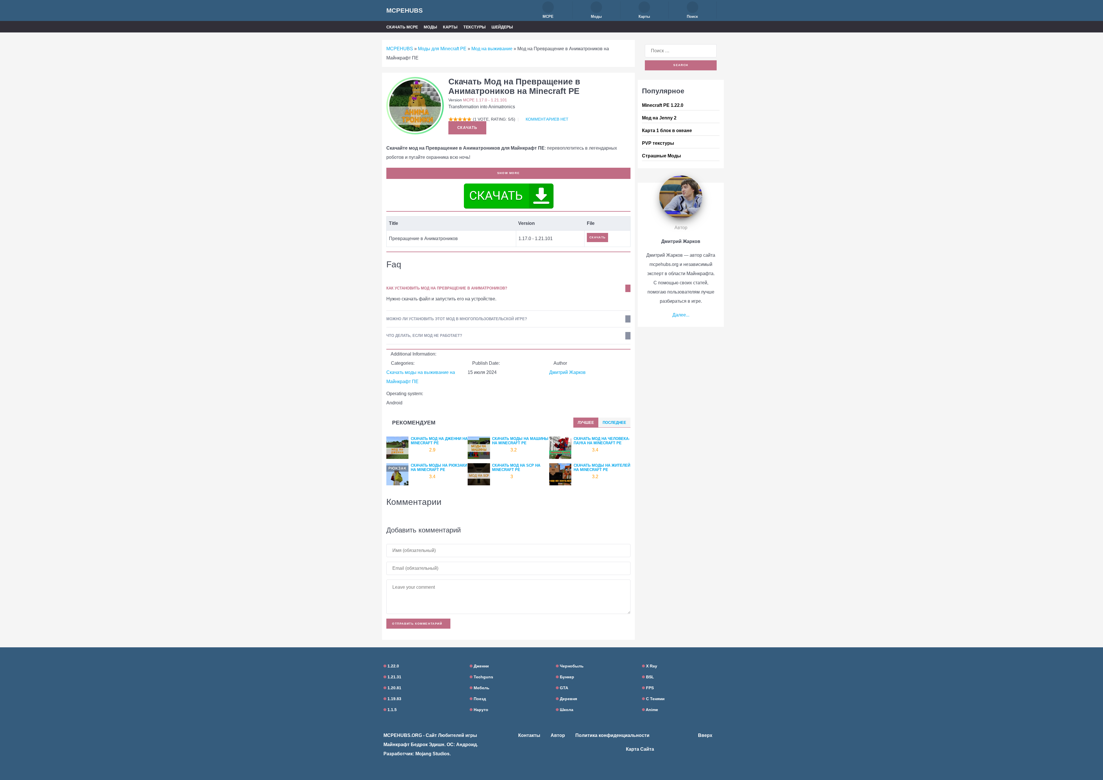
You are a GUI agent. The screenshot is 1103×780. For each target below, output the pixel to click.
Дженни (481, 666)
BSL (649, 677)
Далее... (680, 314)
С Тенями (655, 698)
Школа (566, 709)
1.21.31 (393, 677)
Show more (508, 173)
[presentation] (586, 422)
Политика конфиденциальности (612, 735)
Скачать (467, 128)
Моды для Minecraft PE (442, 48)
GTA (563, 688)
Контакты (529, 735)
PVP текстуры (658, 143)
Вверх (706, 735)
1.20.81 (393, 688)
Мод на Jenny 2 (659, 117)
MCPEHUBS (404, 10)
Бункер (566, 677)
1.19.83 (393, 698)
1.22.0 (392, 666)
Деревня (568, 698)
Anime (651, 709)
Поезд (479, 698)
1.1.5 (391, 709)
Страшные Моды (661, 155)
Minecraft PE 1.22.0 (662, 105)
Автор (558, 735)
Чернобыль (571, 666)
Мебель (481, 688)
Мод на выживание (491, 48)
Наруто (480, 709)
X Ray (651, 666)
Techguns (483, 677)
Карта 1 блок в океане (667, 130)
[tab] (585, 423)
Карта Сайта (640, 749)
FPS (649, 688)
